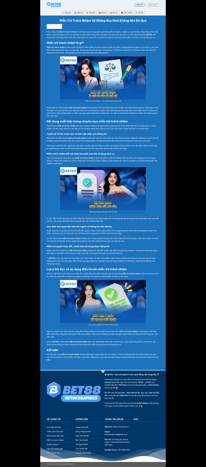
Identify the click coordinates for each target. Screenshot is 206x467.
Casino (92, 13)
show (58, 26)
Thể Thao (128, 13)
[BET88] (57, 5)
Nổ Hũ (115, 13)
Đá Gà (103, 13)
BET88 (68, 13)
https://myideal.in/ (121, 427)
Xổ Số (140, 13)
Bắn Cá (80, 13)
